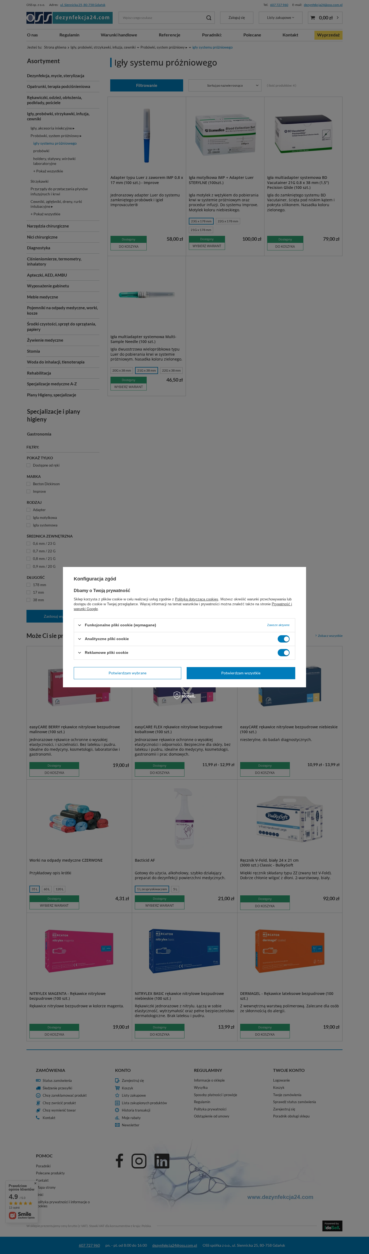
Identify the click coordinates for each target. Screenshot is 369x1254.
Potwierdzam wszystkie (240, 673)
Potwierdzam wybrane (127, 673)
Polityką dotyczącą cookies (196, 599)
